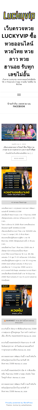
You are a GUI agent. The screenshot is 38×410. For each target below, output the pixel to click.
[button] (19, 95)
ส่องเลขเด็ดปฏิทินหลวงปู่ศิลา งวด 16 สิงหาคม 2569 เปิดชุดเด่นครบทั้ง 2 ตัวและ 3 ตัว (18, 241)
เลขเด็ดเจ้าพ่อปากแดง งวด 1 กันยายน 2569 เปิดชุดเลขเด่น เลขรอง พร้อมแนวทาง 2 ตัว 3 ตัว (19, 218)
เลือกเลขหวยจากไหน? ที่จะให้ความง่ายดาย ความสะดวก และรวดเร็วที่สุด (19, 148)
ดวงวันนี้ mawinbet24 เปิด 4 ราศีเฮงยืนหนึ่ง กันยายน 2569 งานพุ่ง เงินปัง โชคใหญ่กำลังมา (18, 374)
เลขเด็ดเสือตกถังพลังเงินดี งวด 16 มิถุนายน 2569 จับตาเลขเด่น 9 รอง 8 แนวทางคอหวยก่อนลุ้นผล (19, 277)
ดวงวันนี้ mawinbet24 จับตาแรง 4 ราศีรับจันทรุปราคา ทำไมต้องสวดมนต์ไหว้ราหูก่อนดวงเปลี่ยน (18, 346)
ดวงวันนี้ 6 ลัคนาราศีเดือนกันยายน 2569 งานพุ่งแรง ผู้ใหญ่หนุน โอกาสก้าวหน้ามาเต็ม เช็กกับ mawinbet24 (19, 332)
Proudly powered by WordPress (19, 403)
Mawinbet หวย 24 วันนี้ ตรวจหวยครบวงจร (20, 322)
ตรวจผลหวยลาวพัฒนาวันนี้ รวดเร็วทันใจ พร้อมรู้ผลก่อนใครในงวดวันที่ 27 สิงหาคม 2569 (19, 387)
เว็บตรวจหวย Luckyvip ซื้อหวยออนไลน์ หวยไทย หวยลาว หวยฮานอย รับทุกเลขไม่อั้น (19, 51)
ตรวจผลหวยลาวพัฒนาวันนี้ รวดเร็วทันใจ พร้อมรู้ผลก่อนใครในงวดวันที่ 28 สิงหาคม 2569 (19, 360)
